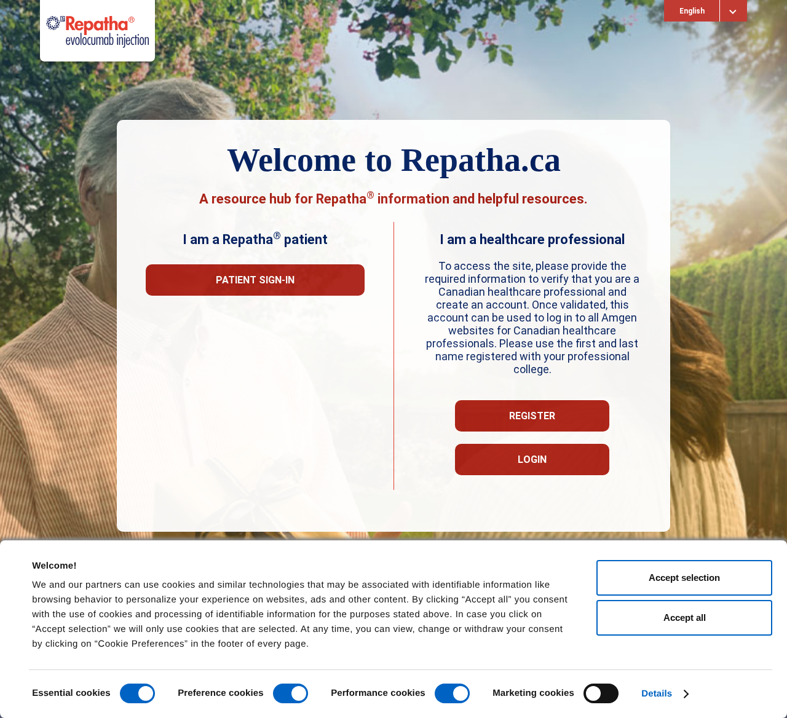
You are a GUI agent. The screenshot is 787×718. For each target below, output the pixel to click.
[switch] (290, 693)
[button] (255, 280)
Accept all (684, 617)
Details (656, 693)
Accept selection (684, 577)
